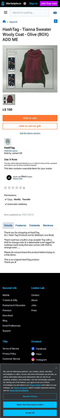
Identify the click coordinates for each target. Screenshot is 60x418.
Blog (5, 320)
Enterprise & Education (14, 305)
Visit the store (10, 151)
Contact (35, 295)
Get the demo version (30, 133)
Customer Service (11, 358)
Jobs (33, 305)
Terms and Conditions (19, 390)
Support (7, 330)
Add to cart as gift (30, 126)
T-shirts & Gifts (10, 300)
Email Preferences (11, 325)
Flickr (39, 354)
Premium (7, 310)
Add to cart (30, 118)
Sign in (33, 3)
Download (8, 315)
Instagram (41, 359)
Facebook (41, 348)
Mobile (6, 295)
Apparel (13, 22)
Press (34, 310)
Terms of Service (11, 348)
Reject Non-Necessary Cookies (30, 405)
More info (17, 178)
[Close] (56, 368)
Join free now (49, 3)
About (34, 300)
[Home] (4, 22)
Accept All (30, 413)
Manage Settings (30, 396)
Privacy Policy (9, 353)
